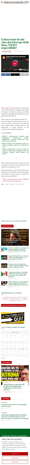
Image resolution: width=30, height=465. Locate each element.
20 (15, 348)
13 (14, 345)
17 (3, 348)
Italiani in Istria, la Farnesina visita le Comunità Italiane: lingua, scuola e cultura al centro (18, 265)
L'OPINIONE (4, 402)
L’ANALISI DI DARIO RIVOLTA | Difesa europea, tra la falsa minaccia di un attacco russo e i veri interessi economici (15, 416)
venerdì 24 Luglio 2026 (7, 420)
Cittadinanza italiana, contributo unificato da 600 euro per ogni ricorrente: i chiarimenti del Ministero (18, 274)
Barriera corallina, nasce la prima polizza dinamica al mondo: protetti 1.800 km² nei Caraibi (18, 249)
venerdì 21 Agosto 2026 (8, 244)
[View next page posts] (16, 158)
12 (11, 345)
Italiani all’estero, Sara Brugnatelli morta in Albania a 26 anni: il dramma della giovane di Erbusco (18, 283)
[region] (15, 451)
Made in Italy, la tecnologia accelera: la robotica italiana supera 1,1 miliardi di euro (15, 145)
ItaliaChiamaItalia (6, 51)
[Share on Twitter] (15, 74)
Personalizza (15, 458)
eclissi (7, 184)
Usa (22, 184)
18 (7, 348)
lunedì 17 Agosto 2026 (7, 408)
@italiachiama (15, 298)
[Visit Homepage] (15, 2)
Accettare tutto (15, 453)
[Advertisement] (15, 21)
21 (18, 348)
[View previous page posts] (13, 158)
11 (7, 345)
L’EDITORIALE (6, 382)
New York (5, 163)
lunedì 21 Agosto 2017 (19, 51)
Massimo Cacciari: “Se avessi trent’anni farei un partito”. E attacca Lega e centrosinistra (14, 240)
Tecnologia (5, 52)
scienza (12, 184)
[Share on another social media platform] (24, 74)
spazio (18, 184)
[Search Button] (28, 2)
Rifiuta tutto (15, 462)
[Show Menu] (2, 2)
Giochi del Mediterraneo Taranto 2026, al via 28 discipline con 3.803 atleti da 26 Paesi (18, 257)
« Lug (2, 357)
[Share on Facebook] (5, 74)
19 (11, 348)
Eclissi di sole (5, 108)
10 (3, 345)
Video (9, 52)
